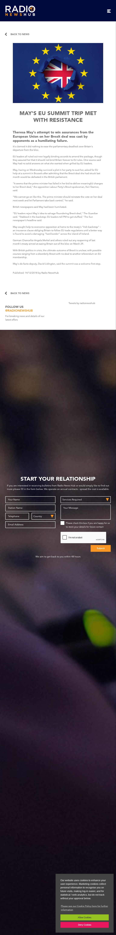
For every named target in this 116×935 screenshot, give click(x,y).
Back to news (20, 34)
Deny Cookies (84, 924)
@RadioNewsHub (19, 310)
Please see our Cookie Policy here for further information (84, 908)
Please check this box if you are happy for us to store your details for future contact (88, 525)
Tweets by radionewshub (82, 303)
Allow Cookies (84, 917)
